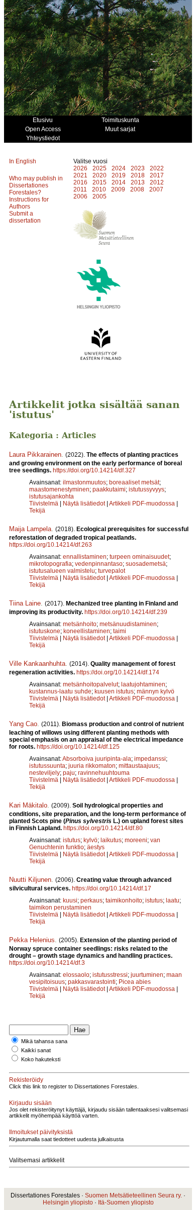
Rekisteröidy (26, 1079)
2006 (80, 196)
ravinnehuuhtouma (104, 772)
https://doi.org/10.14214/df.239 (125, 612)
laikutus (111, 840)
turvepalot (111, 570)
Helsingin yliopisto (68, 1202)
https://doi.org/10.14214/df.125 (78, 746)
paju (69, 772)
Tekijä (37, 510)
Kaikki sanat (36, 1050)
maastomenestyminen (59, 489)
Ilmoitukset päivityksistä (41, 1132)
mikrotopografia (50, 563)
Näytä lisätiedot (85, 503)
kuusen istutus (114, 691)
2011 (80, 189)
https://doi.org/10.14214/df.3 (47, 962)
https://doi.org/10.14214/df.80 (103, 828)
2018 (138, 175)
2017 (157, 175)
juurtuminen (147, 974)
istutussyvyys (146, 489)
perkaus (91, 900)
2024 (119, 168)
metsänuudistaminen (128, 624)
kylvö (90, 840)
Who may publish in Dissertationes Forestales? (36, 185)
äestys (96, 847)
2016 (80, 182)
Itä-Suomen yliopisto (126, 1202)
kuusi (70, 900)
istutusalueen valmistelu (62, 570)
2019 (119, 175)
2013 (138, 182)
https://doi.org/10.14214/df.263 (50, 544)
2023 (138, 168)
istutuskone (44, 631)
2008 (137, 189)
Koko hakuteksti (40, 1059)
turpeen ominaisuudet (139, 556)
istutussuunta (47, 765)
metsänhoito (79, 624)
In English (22, 161)
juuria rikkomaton (92, 765)
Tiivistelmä (43, 503)
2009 (118, 189)
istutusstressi (110, 974)
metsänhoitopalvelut (90, 684)
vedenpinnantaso (99, 563)
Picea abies (135, 981)
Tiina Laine (25, 603)
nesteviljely (44, 772)
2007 (156, 189)
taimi (119, 631)
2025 (99, 168)
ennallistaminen (85, 556)
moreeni (136, 840)
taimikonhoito (124, 900)
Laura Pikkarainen (35, 454)
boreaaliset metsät (134, 482)
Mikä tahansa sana (44, 1041)
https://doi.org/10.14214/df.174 (117, 672)
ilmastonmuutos (84, 482)
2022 (157, 168)
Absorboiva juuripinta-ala (96, 758)
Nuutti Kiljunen (30, 879)
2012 (157, 182)
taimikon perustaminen (60, 907)
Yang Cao (23, 724)
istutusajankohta (51, 496)
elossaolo (76, 974)
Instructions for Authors (29, 203)
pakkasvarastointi (92, 981)
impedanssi (150, 758)
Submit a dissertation (25, 217)
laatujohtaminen (143, 684)
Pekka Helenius (32, 940)
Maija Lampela (30, 529)
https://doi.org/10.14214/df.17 (111, 888)
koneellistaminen (86, 631)
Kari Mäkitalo (28, 805)
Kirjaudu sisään (30, 1102)
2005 (99, 196)
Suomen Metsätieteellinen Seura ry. (133, 1195)
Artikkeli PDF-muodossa (142, 503)
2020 (99, 175)
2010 (99, 189)
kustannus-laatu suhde (60, 691)
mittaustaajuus (138, 765)
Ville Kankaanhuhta (37, 663)
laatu (172, 900)
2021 (80, 175)
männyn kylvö (155, 691)
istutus (71, 840)
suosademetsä (146, 563)
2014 (119, 182)
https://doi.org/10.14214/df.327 (94, 470)
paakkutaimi (109, 489)
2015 (99, 182)
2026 (80, 168)
